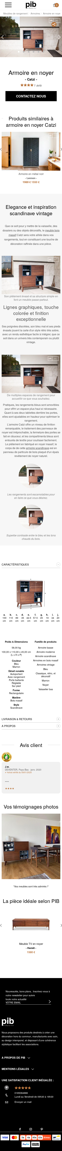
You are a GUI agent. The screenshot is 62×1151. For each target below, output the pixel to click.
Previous (2, 37)
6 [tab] (43, 52)
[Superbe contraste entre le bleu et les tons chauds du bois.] (31, 517)
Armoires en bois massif (45, 660)
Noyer (45, 684)
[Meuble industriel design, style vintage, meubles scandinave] (31, 4)
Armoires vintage (46, 664)
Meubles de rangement (15, 13)
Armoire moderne (46, 651)
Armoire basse (45, 647)
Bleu (45, 669)
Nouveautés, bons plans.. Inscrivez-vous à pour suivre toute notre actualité (28, 995)
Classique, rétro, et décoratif (46, 675)
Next (59, 37)
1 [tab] (19, 52)
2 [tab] (23, 52)
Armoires (35, 13)
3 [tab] (28, 52)
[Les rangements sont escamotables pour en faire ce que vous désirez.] (31, 476)
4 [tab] (33, 52)
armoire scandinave (37, 448)
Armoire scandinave (45, 656)
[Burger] (8, 5)
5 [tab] (38, 52)
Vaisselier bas (46, 689)
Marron (45, 680)
